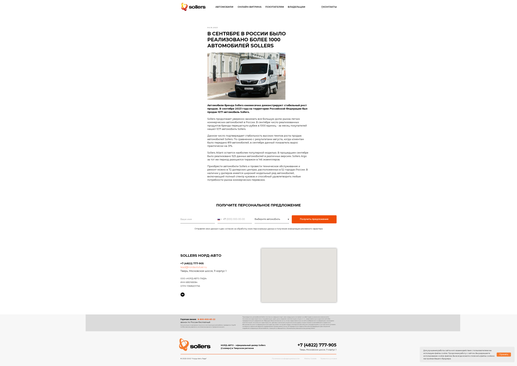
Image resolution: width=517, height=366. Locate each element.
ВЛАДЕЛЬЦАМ (296, 7)
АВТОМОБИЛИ (224, 7)
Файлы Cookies (310, 359)
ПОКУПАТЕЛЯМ (274, 7)
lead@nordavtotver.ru (193, 267)
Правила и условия (328, 359)
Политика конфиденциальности (285, 359)
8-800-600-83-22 (206, 319)
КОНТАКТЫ (330, 7)
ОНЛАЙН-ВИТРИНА (249, 7)
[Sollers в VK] (183, 295)
